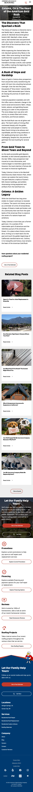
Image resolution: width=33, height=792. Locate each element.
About (3, 737)
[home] (9, 2)
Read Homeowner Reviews (17, 618)
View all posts (17, 491)
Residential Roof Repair (8, 717)
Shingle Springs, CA (7, 705)
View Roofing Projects (17, 646)
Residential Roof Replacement (10, 721)
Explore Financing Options (17, 590)
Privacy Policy (16, 760)
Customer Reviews (7, 749)
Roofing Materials (7, 727)
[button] (29, 2)
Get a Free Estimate (10, 265)
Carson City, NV (6, 709)
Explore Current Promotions (17, 562)
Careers (4, 743)
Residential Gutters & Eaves (9, 724)
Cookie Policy (16, 766)
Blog (3, 740)
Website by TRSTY (16, 763)
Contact (4, 746)
